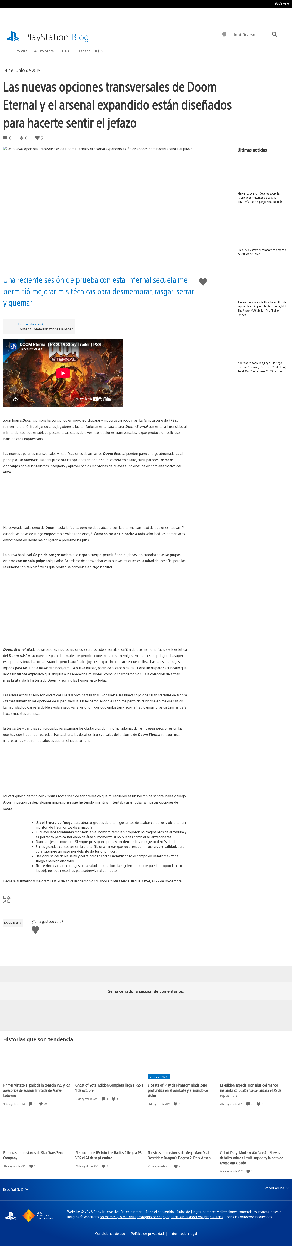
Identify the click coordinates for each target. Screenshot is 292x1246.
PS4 (33, 51)
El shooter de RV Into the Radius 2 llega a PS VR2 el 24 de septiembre (108, 1155)
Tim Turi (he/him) (30, 324)
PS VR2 (21, 51)
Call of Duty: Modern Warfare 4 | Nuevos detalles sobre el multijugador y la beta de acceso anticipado (251, 1157)
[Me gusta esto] (41, 1104)
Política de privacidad (147, 1233)
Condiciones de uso (110, 1233)
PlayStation (56, 36)
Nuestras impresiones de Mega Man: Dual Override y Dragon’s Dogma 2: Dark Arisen (179, 1155)
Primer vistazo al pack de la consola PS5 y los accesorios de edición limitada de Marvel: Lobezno (36, 1090)
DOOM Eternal (13, 922)
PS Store (47, 51)
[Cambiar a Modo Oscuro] (224, 35)
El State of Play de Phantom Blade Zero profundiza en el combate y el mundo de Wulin (178, 1090)
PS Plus (63, 51)
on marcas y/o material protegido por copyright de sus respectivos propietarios (161, 1217)
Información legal (183, 1233)
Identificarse (243, 34)
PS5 (9, 51)
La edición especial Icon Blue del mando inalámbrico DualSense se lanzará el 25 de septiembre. (250, 1090)
